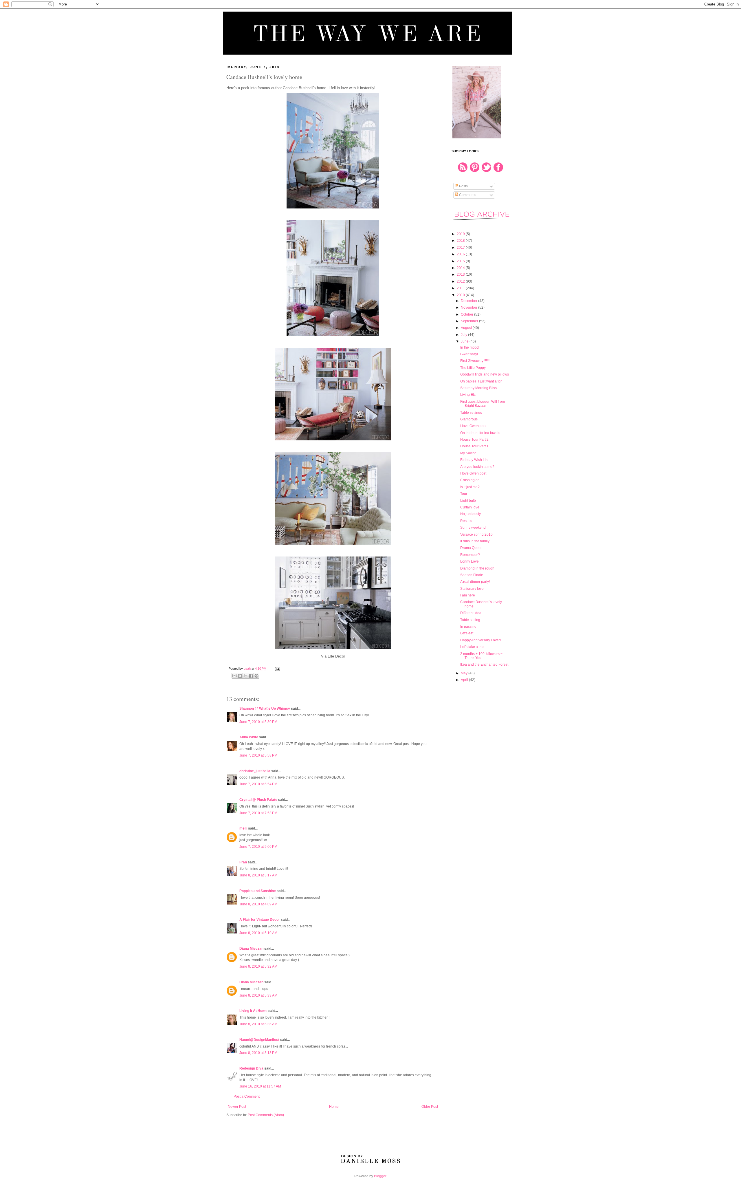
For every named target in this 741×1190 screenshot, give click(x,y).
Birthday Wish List (474, 460)
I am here (467, 595)
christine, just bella (254, 771)
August (467, 328)
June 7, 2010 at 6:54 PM (258, 784)
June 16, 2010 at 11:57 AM (260, 1086)
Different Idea (470, 613)
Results (466, 521)
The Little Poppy (473, 368)
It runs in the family (474, 541)
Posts (463, 186)
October (467, 314)
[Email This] (234, 676)
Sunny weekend (473, 528)
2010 (461, 295)
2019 (461, 234)
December (469, 301)
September (470, 321)
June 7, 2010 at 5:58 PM (258, 755)
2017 (461, 248)
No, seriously (470, 514)
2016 (461, 254)
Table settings (471, 413)
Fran (243, 862)
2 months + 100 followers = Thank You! (481, 656)
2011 (461, 288)
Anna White (248, 737)
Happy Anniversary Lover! (480, 640)
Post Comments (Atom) (266, 1115)
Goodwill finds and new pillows (484, 374)
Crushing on (470, 480)
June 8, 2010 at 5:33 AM (258, 995)
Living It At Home (253, 1011)
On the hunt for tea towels (480, 433)
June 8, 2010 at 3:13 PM (258, 1053)
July (464, 335)
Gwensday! (469, 354)
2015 (461, 261)
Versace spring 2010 (476, 534)
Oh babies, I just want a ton (481, 381)
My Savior (468, 453)
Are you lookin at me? (477, 467)
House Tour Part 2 (474, 439)
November (469, 307)
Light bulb (468, 501)
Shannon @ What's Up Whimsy (264, 708)
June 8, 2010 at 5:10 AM (258, 933)
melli (243, 828)
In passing (468, 627)
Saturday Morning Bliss (478, 388)
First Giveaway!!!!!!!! (475, 361)
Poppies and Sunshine (257, 891)
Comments (467, 195)
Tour (463, 494)
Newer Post (237, 1107)
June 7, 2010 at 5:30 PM (258, 722)
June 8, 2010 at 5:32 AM (258, 966)
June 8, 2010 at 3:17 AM (258, 875)
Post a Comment (247, 1096)
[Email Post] (277, 668)
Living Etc (468, 395)
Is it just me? (470, 487)
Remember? (470, 555)
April (465, 680)
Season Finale (471, 575)
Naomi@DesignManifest (259, 1040)
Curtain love (469, 507)
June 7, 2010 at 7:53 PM (258, 813)
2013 (461, 274)
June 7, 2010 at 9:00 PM (258, 847)
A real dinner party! (475, 582)
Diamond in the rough (477, 568)
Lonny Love (469, 561)
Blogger (380, 1176)
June (465, 341)
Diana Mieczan (251, 948)
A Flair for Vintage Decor (259, 920)
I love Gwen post (473, 426)
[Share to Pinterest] (256, 676)
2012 (461, 281)
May (464, 673)
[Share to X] (245, 676)
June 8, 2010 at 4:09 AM (258, 904)
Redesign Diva (251, 1068)
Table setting (470, 620)
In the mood (469, 347)
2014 (461, 268)
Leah (248, 668)
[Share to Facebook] (251, 676)
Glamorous (469, 419)
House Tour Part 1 (474, 446)
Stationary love (472, 589)
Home (334, 1107)
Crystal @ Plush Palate (258, 800)
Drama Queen (471, 548)
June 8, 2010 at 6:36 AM (258, 1024)
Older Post (429, 1107)
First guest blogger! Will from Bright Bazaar (482, 404)
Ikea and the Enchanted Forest (484, 664)
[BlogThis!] (240, 676)
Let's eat (466, 633)
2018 (461, 241)
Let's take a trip (472, 647)
